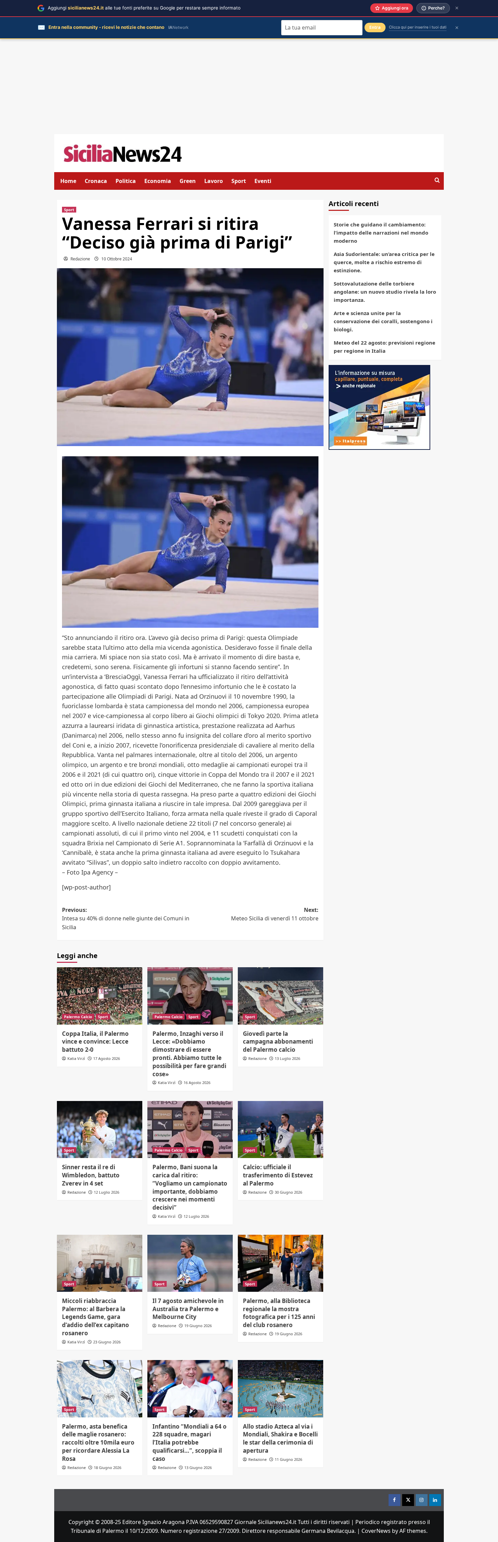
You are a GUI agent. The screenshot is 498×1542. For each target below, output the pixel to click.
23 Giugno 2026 (107, 1341)
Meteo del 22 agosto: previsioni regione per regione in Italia (384, 346)
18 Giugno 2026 (107, 1467)
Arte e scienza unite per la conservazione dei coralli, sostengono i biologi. (383, 321)
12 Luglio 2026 (106, 1192)
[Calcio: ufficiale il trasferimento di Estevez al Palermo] (280, 1129)
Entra (375, 27)
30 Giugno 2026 (288, 1192)
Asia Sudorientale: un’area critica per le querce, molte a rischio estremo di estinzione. (384, 262)
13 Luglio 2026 (287, 1058)
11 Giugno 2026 (288, 1459)
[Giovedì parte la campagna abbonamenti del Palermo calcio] (280, 995)
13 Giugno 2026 (198, 1467)
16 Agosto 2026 (197, 1082)
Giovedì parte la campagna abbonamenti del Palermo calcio (278, 1042)
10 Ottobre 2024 (116, 259)
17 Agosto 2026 (106, 1058)
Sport (238, 181)
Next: (274, 914)
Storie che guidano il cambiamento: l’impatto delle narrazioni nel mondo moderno (381, 232)
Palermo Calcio (78, 1016)
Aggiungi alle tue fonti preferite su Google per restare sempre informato (144, 8)
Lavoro (213, 181)
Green (188, 181)
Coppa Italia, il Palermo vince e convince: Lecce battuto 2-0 (95, 1042)
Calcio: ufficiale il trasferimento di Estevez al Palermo (278, 1175)
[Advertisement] (249, 86)
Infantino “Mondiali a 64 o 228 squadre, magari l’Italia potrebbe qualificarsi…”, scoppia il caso (189, 1442)
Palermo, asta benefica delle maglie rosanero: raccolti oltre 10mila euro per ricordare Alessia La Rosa (98, 1442)
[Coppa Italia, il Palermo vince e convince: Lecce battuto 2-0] (99, 995)
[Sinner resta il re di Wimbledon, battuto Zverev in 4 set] (99, 1129)
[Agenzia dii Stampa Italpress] (379, 406)
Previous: (125, 918)
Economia (157, 181)
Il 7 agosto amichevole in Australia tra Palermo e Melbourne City (188, 1309)
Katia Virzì (76, 1058)
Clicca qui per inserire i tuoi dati (418, 27)
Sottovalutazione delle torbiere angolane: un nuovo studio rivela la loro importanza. (385, 291)
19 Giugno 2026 (198, 1325)
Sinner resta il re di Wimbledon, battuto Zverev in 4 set (91, 1175)
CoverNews (376, 1531)
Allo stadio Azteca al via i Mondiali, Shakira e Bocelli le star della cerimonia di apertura (280, 1438)
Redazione (80, 259)
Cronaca (96, 181)
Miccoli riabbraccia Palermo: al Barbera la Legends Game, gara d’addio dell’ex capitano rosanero (95, 1317)
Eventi (262, 181)
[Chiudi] (456, 8)
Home (68, 181)
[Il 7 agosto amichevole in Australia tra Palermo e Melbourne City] (190, 1263)
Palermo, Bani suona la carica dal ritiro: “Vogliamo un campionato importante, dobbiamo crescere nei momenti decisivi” (189, 1187)
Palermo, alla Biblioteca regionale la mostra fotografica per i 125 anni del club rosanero (279, 1313)
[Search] (437, 180)
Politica (126, 181)
